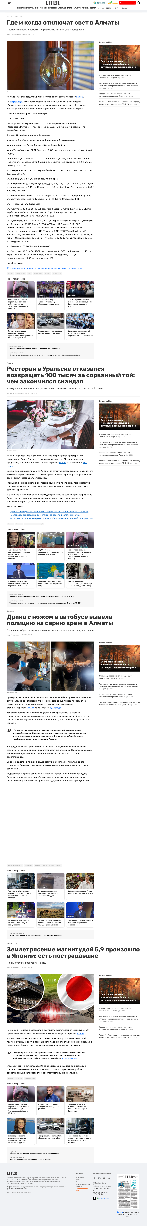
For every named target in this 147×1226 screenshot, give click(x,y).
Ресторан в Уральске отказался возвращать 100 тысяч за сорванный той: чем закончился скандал (118, 85)
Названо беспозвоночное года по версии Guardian (29, 1159)
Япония (10, 1078)
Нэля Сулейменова (14, 34)
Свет (29, 273)
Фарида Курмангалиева (15, 393)
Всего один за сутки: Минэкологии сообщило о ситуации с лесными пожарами (118, 64)
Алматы (10, 273)
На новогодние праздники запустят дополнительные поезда (34, 348)
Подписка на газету (127, 3)
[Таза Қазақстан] (113, 3)
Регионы (85, 8)
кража (51, 865)
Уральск (10, 524)
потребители (38, 273)
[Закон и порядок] (100, 3)
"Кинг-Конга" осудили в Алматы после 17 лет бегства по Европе (35, 935)
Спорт (69, 8)
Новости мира (41, 8)
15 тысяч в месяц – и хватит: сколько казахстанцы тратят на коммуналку (45, 268)
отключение (57, 273)
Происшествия (106, 59)
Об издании (80, 1177)
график (47, 273)
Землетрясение (30, 1078)
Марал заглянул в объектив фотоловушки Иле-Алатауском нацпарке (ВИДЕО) (41, 596)
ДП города (55, 708)
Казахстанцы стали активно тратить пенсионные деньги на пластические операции (44, 355)
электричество (20, 273)
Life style (62, 8)
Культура (77, 8)
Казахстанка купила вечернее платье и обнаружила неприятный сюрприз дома (52, 518)
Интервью (52, 8)
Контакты (79, 1186)
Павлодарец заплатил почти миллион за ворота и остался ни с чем (45, 515)
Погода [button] (125, 8)
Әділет (93, 8)
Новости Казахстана (25, 8)
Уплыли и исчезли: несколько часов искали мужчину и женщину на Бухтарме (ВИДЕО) (45, 603)
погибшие (18, 1078)
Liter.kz (79, 97)
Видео (45, 865)
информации (16, 101)
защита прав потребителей (34, 524)
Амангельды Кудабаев (15, 865)
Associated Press (69, 1058)
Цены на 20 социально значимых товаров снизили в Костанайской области (49, 511)
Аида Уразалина (13, 635)
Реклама (78, 1179)
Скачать (120, 1212)
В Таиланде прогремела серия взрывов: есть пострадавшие (34, 1153)
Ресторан (19, 524)
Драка (58, 865)
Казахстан (28, 865)
